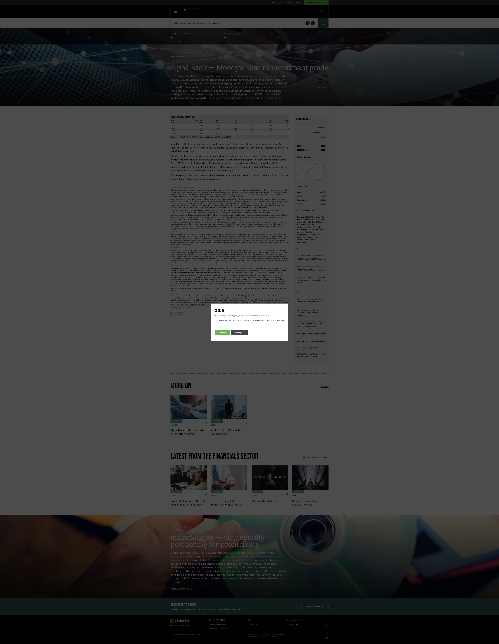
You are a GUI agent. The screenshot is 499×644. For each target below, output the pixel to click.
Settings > (239, 332)
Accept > (222, 332)
